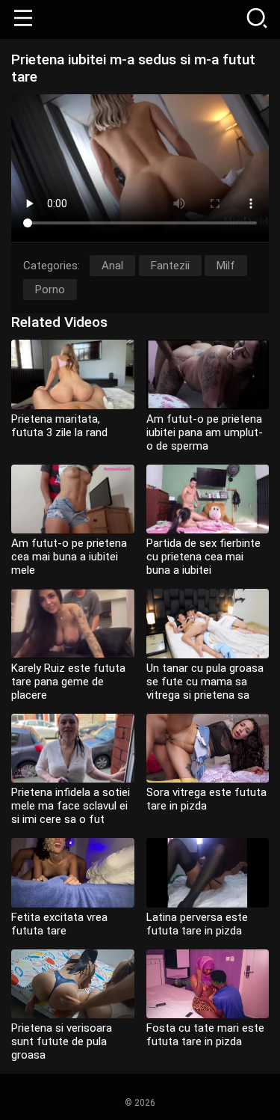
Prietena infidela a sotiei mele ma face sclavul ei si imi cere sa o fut (70, 806)
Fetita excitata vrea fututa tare (59, 924)
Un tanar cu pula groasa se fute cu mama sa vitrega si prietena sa (205, 681)
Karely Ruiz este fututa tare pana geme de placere (68, 681)
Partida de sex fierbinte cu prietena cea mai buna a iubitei (203, 556)
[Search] (257, 19)
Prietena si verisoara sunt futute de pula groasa (61, 1041)
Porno (50, 289)
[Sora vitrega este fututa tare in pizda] (208, 748)
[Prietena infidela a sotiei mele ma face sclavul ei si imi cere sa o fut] (72, 748)
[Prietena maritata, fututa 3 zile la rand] (72, 374)
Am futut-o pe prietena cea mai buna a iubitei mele (69, 556)
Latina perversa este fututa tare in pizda (197, 924)
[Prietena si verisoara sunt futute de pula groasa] (72, 984)
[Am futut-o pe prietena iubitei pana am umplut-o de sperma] (208, 374)
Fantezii (170, 265)
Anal (112, 265)
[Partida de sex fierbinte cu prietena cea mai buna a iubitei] (208, 499)
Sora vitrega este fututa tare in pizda (206, 799)
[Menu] (23, 19)
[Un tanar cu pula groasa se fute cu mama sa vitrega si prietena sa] (208, 623)
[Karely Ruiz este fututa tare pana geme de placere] (72, 623)
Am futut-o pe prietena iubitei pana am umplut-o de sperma (204, 432)
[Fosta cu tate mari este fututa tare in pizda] (208, 984)
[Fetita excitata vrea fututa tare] (72, 873)
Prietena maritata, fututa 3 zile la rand (59, 425)
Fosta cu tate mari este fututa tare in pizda (205, 1034)
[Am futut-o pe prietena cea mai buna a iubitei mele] (72, 499)
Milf (226, 265)
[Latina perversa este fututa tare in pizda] (208, 873)
